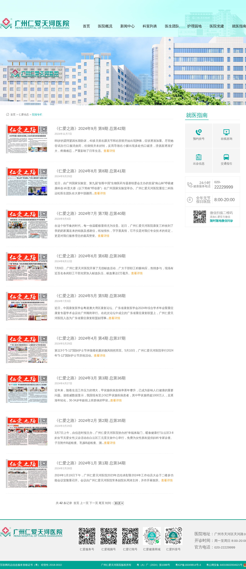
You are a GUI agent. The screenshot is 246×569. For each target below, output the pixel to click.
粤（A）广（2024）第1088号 (153, 564)
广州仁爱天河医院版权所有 (116, 564)
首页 (86, 26)
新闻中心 (127, 26)
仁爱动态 (24, 114)
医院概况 (105, 26)
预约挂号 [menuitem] (199, 138)
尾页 (101, 503)
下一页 (93, 503)
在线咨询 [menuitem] (226, 138)
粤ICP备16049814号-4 (188, 564)
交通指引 (226, 163)
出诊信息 (199, 163)
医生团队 (172, 26)
